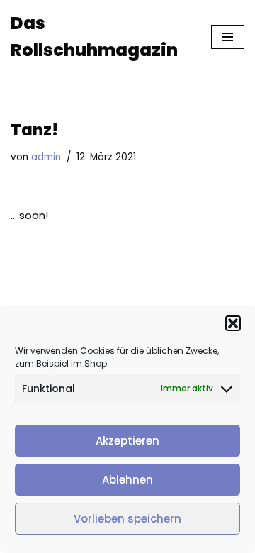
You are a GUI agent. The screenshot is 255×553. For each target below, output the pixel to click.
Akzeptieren (127, 440)
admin (46, 157)
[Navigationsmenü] (227, 37)
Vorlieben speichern (127, 518)
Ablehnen (127, 479)
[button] (233, 323)
